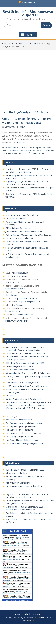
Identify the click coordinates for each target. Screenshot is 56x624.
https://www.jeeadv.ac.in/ (30, 301)
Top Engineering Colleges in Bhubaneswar (24, 423)
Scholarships (10, 147)
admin (22, 127)
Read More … (20, 142)
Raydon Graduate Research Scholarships (23, 399)
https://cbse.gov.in (20, 273)
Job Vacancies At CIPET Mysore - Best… (15, 592)
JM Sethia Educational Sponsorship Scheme (24, 231)
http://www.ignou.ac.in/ (23, 314)
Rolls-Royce (38, 150)
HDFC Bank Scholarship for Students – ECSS (24, 215)
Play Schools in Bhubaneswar (19, 150)
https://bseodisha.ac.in (15, 288)
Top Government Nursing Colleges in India (24, 443)
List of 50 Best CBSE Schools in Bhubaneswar (25, 353)
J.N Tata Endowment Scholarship (19, 238)
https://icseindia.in (19, 276)
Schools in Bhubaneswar (34, 153)
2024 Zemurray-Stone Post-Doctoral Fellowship (26, 386)
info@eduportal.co (29, 2)
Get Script (9, 600)
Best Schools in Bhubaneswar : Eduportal (28, 13)
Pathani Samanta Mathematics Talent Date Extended (28, 235)
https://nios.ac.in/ (12, 311)
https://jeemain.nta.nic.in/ (26, 298)
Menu (30, 34)
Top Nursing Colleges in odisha (19, 436)
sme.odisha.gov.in (13, 282)
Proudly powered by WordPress (19, 617)
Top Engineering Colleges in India (20, 430)
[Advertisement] (28, 79)
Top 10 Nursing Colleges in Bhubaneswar (23, 433)
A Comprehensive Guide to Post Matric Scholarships (28, 373)
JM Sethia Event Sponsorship (18, 228)
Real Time (16, 600)
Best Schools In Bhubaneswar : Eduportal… (13, 558)
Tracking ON (25, 600)
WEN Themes (28, 620)
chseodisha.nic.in (12, 295)
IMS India (9, 395)
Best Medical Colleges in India (18, 419)
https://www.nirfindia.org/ (16, 320)
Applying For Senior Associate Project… (16, 538)
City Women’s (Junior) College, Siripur (21, 382)
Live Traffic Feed (17, 531)
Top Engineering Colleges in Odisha (20, 426)
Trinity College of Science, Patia (19, 366)
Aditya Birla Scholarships (16, 218)
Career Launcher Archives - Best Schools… (15, 544)
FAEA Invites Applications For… (13, 566)
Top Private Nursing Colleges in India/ (21, 440)
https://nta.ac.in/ (18, 305)
